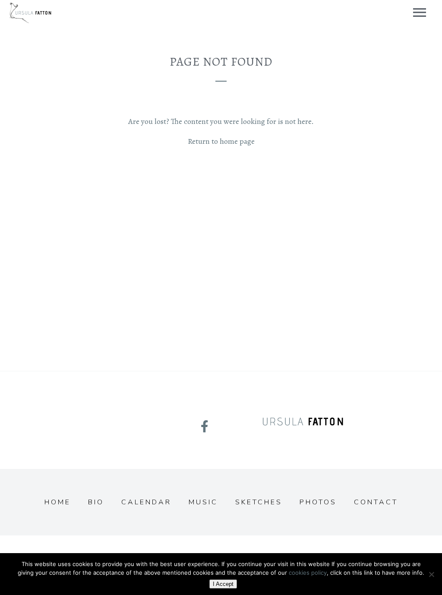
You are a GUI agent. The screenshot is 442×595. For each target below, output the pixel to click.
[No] (431, 574)
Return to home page (221, 141)
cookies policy (308, 572)
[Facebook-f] (205, 427)
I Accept (223, 584)
